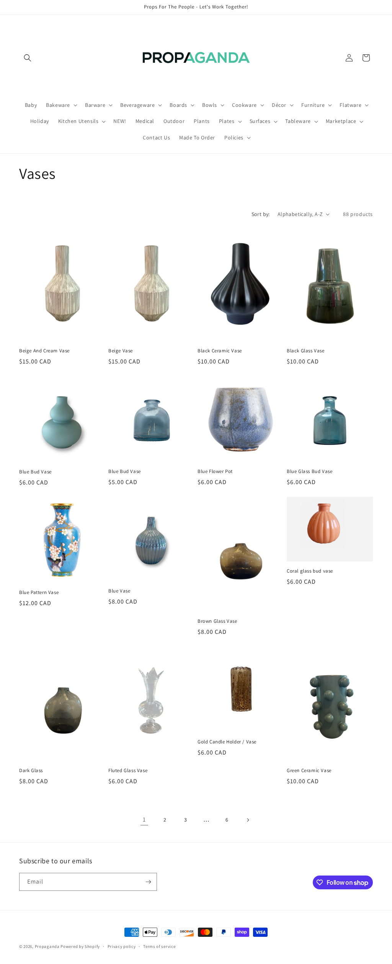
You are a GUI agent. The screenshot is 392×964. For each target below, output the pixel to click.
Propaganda (47, 946)
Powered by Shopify (80, 946)
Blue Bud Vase (35, 472)
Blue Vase (119, 591)
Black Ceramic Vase (220, 351)
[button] (27, 57)
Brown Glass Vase (217, 621)
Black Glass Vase (306, 351)
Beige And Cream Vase (44, 351)
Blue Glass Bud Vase (309, 471)
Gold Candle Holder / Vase (227, 742)
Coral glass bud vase (310, 571)
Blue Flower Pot (215, 471)
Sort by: (261, 214)
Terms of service (159, 946)
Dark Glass (31, 771)
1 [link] (144, 819)
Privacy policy (122, 946)
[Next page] (247, 820)
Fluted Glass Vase (127, 771)
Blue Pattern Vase (39, 592)
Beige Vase (120, 351)
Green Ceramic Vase (309, 771)
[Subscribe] (148, 882)
